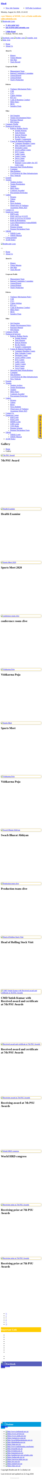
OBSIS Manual (16, 235)
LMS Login (14, 424)
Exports (8, 178)
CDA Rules (14, 225)
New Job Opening (12, 8)
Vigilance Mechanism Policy (20, 89)
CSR (12, 91)
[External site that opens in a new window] (7, 38)
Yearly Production (17, 80)
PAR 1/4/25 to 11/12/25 (19, 216)
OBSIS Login (15, 233)
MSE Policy (14, 102)
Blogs (12, 201)
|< (6, 1314)
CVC (12, 93)
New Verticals (15, 176)
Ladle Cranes (20, 154)
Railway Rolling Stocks (19, 128)
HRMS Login (15, 422)
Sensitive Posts (15, 106)
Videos (12, 199)
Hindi (3, 3)
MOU (12, 104)
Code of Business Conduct (20, 100)
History (13, 55)
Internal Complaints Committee (21, 73)
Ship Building (15, 171)
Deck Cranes (19, 158)
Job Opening (15, 116)
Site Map (13, 60)
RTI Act (13, 98)
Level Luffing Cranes (23, 150)
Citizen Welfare (16, 95)
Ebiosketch (14, 1478)
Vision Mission (15, 58)
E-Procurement (11, 238)
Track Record (15, 62)
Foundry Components (23, 139)
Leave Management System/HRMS (23, 223)
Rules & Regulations (18, 220)
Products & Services (13, 126)
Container (14, 169)
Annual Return (15, 78)
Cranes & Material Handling (20, 141)
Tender (8, 1348)
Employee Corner (12, 212)
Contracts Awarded (17, 190)
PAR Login (14, 420)
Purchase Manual (16, 120)
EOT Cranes (19, 152)
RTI (7, 1339)
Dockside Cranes (21, 148)
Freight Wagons (21, 131)
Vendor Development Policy (20, 118)
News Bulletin (15, 203)
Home (8, 44)
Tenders (8, 180)
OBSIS (8, 231)
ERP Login (14, 214)
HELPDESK (40, 426)
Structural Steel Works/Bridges (21, 167)
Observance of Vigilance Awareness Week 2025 (19, 206)
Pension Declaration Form (20, 229)
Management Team (17, 71)
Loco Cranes (19, 161)
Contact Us (10, 210)
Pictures (13, 197)
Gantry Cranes (20, 156)
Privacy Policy (11, 1358)
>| (6, 1324)
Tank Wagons (20, 133)
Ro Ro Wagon (20, 137)
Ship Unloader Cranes (23, 146)
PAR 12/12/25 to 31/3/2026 (20, 218)
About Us (9, 46)
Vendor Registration (17, 184)
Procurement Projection (19, 193)
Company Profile (12, 124)
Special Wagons (21, 135)
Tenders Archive (16, 182)
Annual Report (15, 75)
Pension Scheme (16, 227)
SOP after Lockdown (33, 8)
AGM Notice (10, 240)
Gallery (8, 195)
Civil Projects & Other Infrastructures (24, 173)
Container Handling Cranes (25, 143)
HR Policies (14, 122)
